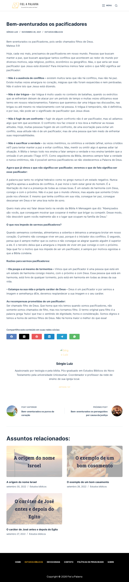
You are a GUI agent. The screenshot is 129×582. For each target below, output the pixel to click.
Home (18, 562)
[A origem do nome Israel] (34, 461)
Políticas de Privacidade (90, 562)
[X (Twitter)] (24, 336)
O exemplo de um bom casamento (88, 482)
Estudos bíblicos (54, 32)
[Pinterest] (37, 336)
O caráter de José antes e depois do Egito (32, 529)
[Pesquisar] (116, 5)
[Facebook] (11, 336)
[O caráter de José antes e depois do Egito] (34, 508)
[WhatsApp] (74, 336)
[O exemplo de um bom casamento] (95, 461)
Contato (68, 562)
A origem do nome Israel (21, 482)
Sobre (111, 562)
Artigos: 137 (64, 387)
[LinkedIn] (49, 336)
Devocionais (53, 562)
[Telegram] (62, 336)
